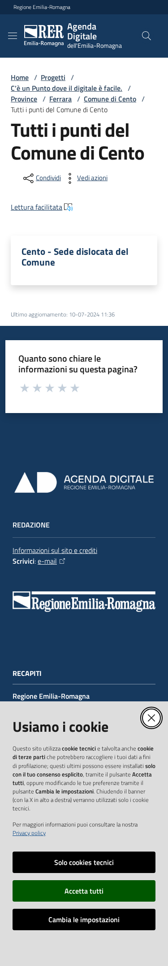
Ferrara (60, 98)
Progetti (53, 77)
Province (24, 98)
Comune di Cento (110, 98)
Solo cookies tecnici (84, 862)
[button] (146, 36)
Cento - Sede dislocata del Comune (75, 256)
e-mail (47, 561)
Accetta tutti (84, 891)
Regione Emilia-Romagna (41, 7)
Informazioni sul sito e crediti (55, 550)
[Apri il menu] (12, 35)
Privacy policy (29, 832)
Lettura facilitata (36, 207)
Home (20, 77)
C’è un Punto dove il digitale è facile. (66, 88)
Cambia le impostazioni (84, 919)
